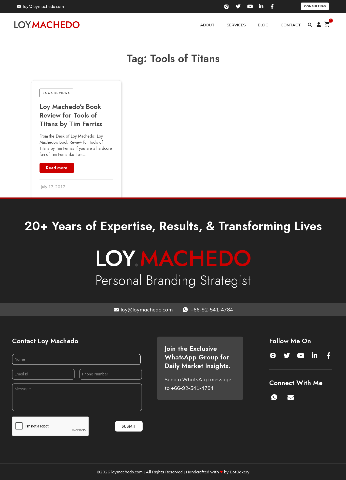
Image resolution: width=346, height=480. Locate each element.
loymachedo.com (127, 471)
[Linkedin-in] (315, 355)
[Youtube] (301, 355)
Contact (291, 24)
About (207, 24)
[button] (310, 25)
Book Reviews (56, 93)
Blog (263, 24)
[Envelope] (291, 397)
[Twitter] (287, 355)
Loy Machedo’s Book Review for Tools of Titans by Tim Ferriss (71, 115)
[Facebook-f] (328, 355)
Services (236, 24)
